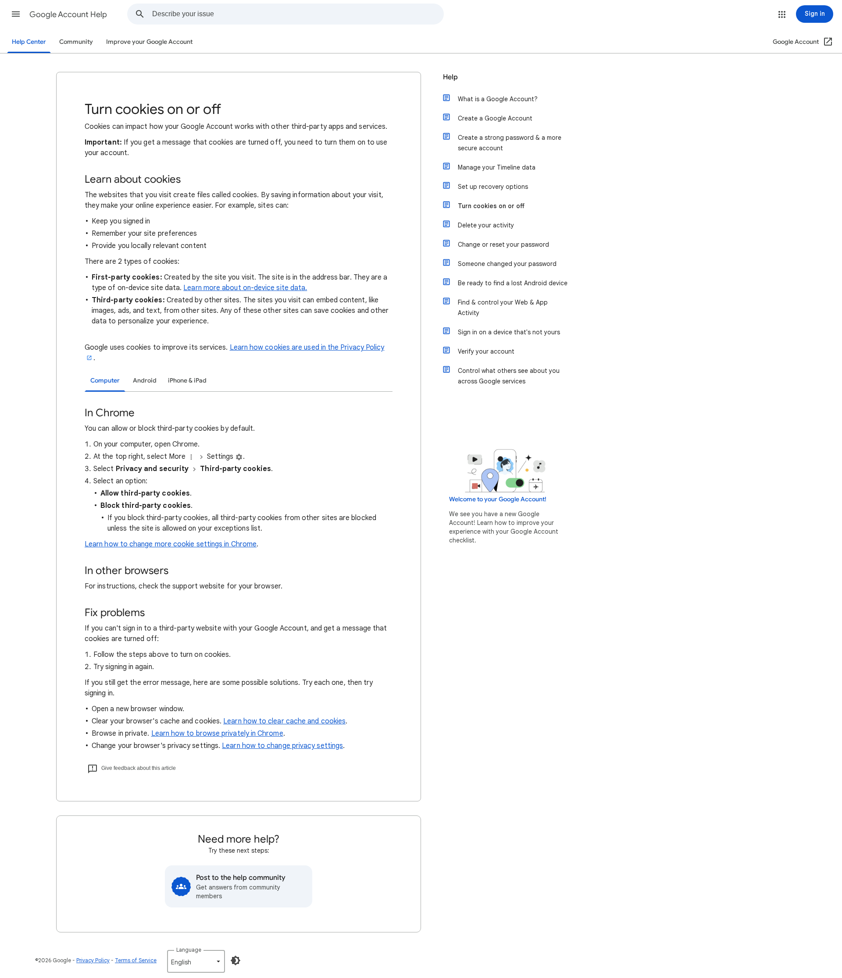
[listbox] (196, 961)
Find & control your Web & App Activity (503, 307)
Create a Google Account (495, 118)
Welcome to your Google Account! (497, 499)
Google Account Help (68, 14)
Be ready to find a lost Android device (512, 283)
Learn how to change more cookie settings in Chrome (171, 544)
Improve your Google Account (149, 42)
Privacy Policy (93, 960)
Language (188, 949)
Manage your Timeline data (496, 167)
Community (76, 42)
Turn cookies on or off (491, 206)
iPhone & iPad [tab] (187, 380)
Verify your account (486, 351)
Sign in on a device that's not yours (509, 332)
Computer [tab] (105, 380)
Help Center (29, 42)
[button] (15, 14)
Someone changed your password (507, 264)
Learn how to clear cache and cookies (284, 721)
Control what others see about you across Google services (509, 376)
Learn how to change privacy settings (282, 745)
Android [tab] (145, 380)
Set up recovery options (493, 187)
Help (450, 77)
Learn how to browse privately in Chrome (217, 733)
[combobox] (297, 14)
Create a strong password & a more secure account (509, 143)
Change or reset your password (503, 244)
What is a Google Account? (498, 99)
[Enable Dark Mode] (235, 960)
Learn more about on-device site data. (245, 287)
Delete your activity (486, 225)
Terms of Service (136, 960)
